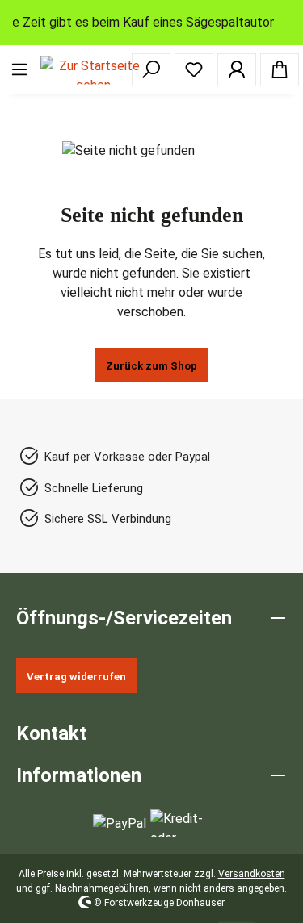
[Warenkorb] (279, 69)
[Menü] (19, 69)
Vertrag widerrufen (76, 676)
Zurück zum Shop (151, 366)
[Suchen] (151, 69)
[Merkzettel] (194, 69)
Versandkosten (251, 873)
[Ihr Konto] (236, 69)
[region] (151, 22)
